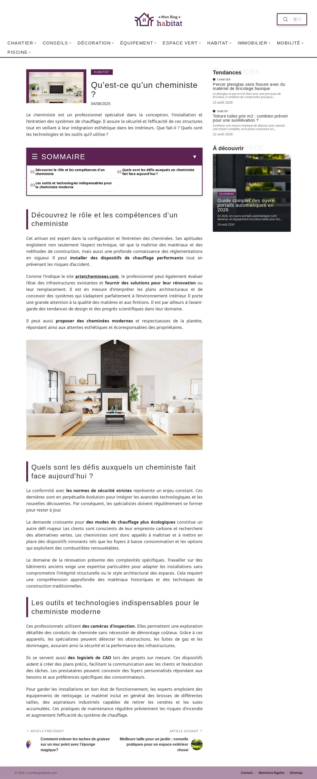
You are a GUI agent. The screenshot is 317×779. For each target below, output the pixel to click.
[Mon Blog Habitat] (158, 19)
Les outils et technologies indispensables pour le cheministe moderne (74, 185)
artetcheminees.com (97, 276)
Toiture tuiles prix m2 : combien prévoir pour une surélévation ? (250, 118)
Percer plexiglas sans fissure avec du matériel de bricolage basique (249, 86)
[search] (285, 19)
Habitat (102, 72)
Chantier (224, 79)
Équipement (226, 193)
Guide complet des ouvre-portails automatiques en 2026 (246, 205)
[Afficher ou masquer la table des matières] (141, 157)
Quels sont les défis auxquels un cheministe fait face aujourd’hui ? (158, 172)
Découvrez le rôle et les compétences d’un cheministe (70, 172)
